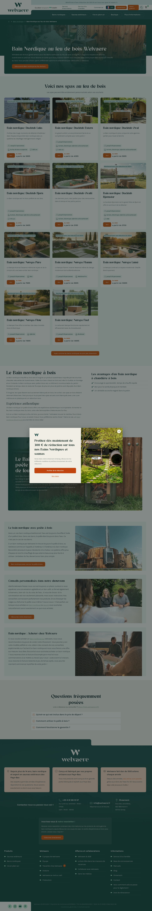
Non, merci (55, 476)
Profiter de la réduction (55, 470)
